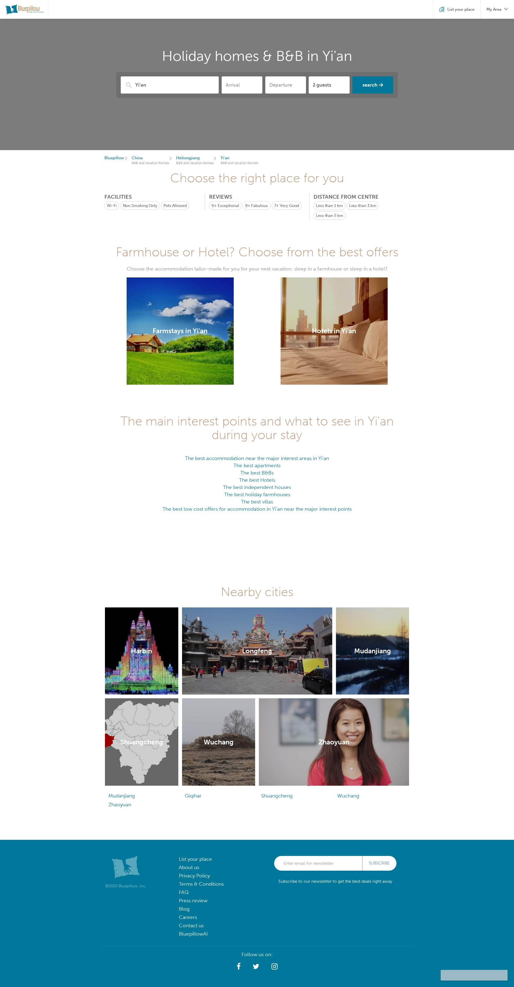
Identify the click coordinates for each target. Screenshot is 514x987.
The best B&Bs (257, 473)
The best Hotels (257, 480)
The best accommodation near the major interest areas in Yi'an (257, 458)
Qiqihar (193, 796)
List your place (195, 859)
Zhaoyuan (119, 805)
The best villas (257, 502)
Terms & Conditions (201, 884)
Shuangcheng (277, 796)
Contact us (191, 925)
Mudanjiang (121, 796)
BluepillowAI (193, 934)
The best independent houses (257, 487)
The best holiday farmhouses (257, 494)
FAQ (184, 892)
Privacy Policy (194, 876)
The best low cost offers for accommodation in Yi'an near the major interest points (257, 509)
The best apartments (257, 465)
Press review (193, 900)
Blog (184, 909)
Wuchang (348, 796)
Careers (188, 917)
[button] (239, 966)
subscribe (379, 863)
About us (189, 867)
